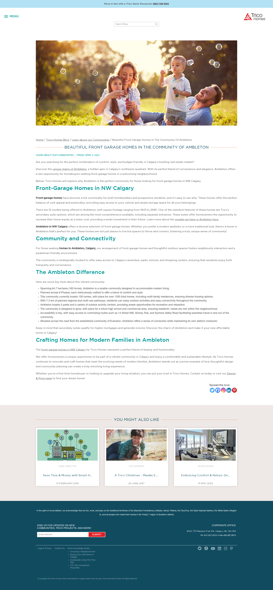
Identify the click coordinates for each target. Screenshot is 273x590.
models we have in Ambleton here (196, 219)
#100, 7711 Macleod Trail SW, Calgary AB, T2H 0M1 (211, 531)
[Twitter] (212, 390)
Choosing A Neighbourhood (82, 552)
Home (40, 140)
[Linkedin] (228, 390)
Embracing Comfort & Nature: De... (205, 475)
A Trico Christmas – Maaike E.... (136, 475)
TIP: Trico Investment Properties (79, 567)
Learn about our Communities (90, 140)
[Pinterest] (234, 390)
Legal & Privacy (45, 549)
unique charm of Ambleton (70, 169)
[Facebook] (217, 390)
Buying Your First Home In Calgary (82, 556)
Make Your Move (161, 4)
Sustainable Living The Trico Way (83, 561)
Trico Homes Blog (57, 140)
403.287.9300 (210, 535)
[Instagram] (223, 390)
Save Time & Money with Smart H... (67, 475)
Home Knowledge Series (78, 549)
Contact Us (59, 549)
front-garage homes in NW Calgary (63, 350)
